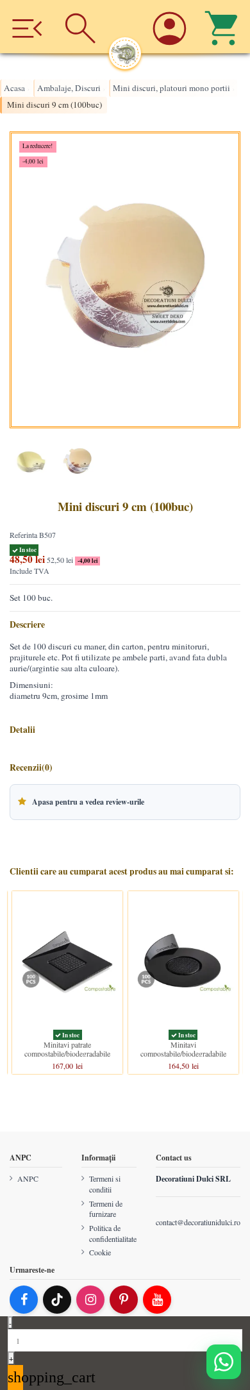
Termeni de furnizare (105, 1208)
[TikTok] (57, 1299)
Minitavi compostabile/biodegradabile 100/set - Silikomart (183, 1053)
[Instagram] (90, 1299)
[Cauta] (81, 26)
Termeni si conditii (105, 1183)
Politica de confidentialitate (113, 1233)
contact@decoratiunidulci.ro (198, 1221)
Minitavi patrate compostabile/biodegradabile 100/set (67, 1053)
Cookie (100, 1252)
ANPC (27, 1178)
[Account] (169, 26)
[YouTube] (157, 1299)
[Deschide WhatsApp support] (223, 1361)
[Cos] (223, 26)
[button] (125, 802)
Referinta (23, 535)
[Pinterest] (124, 1299)
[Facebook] (24, 1299)
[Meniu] (27, 26)
